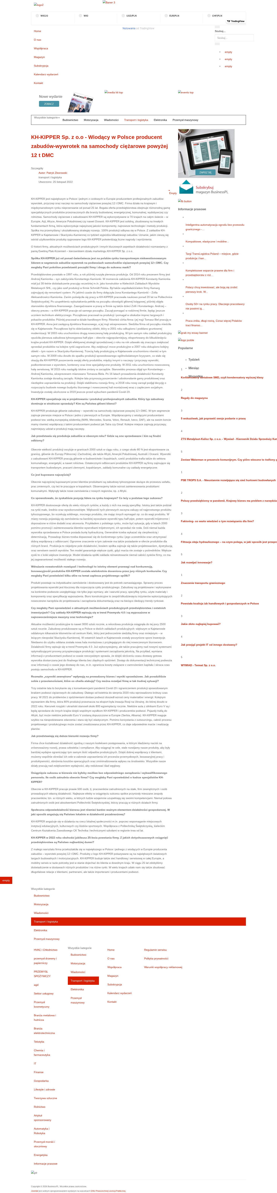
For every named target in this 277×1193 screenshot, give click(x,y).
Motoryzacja (91, 119)
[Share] (217, 44)
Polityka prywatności (156, 958)
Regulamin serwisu (155, 949)
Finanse (39, 1072)
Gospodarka (41, 1080)
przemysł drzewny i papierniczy (45, 960)
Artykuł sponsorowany (42, 1117)
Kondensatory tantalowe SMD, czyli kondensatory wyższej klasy (222, 377)
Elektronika (160, 119)
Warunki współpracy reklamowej (163, 967)
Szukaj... (220, 31)
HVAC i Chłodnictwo (45, 949)
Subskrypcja (41, 65)
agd (36, 984)
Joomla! (34, 1191)
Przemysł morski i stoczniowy (44, 1144)
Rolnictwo (39, 1106)
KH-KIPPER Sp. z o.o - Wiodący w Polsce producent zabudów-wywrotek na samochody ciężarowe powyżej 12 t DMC (99, 146)
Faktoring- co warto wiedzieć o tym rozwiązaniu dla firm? (217, 521)
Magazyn (39, 57)
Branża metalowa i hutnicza (45, 1017)
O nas (37, 39)
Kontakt (38, 83)
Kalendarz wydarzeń (46, 74)
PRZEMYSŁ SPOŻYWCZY (42, 974)
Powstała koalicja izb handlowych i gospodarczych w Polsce (220, 603)
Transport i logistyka (136, 119)
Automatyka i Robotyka (41, 1131)
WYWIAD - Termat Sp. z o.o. (198, 665)
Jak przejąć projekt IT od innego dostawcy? (209, 644)
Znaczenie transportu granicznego (203, 582)
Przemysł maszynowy (185, 119)
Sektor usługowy (44, 993)
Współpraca (41, 48)
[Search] (217, 27)
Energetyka (40, 1154)
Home (37, 31)
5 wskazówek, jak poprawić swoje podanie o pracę (213, 418)
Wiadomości (111, 119)
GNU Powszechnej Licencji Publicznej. (108, 1191)
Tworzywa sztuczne (45, 1098)
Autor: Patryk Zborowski (53, 172)
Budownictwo (70, 119)
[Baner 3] (109, 2)
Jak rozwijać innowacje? (196, 562)
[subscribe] (206, 162)
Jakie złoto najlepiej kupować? (201, 623)
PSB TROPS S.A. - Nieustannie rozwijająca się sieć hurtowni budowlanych (228, 480)
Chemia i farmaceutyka (42, 1052)
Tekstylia (39, 1041)
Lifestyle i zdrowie (44, 1089)
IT (35, 1063)
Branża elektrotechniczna (44, 1031)
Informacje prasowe (45, 1163)
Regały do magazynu (194, 397)
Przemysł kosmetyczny (41, 1004)
